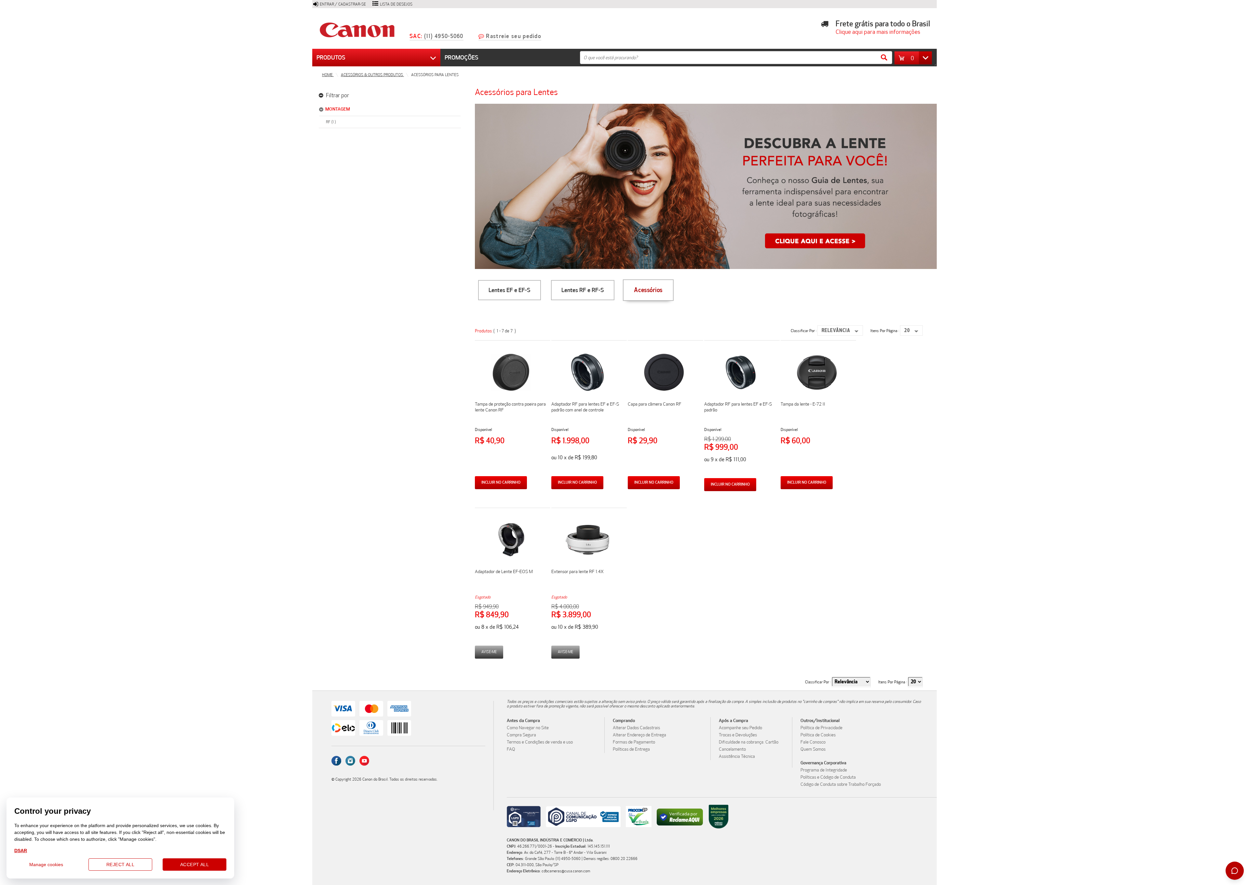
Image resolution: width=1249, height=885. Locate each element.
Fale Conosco (813, 742)
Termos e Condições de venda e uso (540, 742)
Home (328, 75)
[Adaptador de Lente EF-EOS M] (511, 558)
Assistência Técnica (737, 756)
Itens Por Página (884, 331)
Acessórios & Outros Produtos (372, 75)
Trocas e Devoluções (738, 735)
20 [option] (907, 330)
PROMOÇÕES (461, 57)
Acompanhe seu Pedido (740, 728)
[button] (915, 57)
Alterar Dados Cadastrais (636, 728)
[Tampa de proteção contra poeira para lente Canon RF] (511, 391)
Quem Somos (813, 749)
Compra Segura (521, 735)
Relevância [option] (836, 330)
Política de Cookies (818, 735)
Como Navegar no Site (528, 728)
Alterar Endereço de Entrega (639, 735)
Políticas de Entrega (631, 749)
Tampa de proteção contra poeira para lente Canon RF (510, 407)
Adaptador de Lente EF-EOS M (504, 571)
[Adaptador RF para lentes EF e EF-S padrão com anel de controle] (587, 391)
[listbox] (840, 330)
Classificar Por (803, 331)
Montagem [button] (337, 109)
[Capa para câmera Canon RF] (664, 391)
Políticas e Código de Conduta (828, 777)
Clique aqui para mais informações (875, 31)
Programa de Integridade (823, 770)
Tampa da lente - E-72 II (803, 404)
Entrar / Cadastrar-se (343, 4)
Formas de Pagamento (634, 742)
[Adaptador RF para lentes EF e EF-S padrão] (740, 391)
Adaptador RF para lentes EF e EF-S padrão (738, 407)
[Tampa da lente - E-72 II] (817, 391)
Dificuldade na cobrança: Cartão (748, 742)
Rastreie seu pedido (513, 36)
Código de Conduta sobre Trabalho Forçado (840, 784)
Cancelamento (732, 749)
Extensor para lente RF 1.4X (577, 571)
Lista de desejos (396, 4)
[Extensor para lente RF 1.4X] (587, 558)
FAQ (511, 749)
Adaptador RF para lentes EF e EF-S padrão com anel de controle (585, 407)
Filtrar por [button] (337, 95)
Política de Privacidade (821, 728)
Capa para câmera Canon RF (654, 404)
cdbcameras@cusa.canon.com (566, 871)
